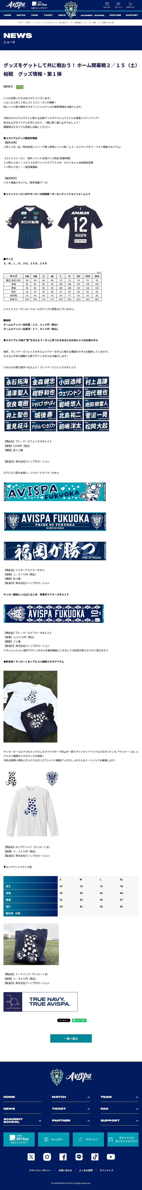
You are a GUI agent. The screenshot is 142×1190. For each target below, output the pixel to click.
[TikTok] (95, 1157)
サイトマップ (106, 1170)
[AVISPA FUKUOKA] (71, 1077)
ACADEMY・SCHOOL (93, 15)
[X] (31, 1157)
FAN (73, 15)
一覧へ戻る (71, 1038)
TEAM (34, 15)
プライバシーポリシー (40, 1170)
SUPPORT (132, 15)
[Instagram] (47, 1157)
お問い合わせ (65, 1170)
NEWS (62, 15)
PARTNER (115, 15)
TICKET (48, 15)
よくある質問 (86, 1170)
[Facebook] (63, 1157)
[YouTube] (111, 1157)
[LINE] (79, 1157)
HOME (7, 15)
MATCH (21, 15)
